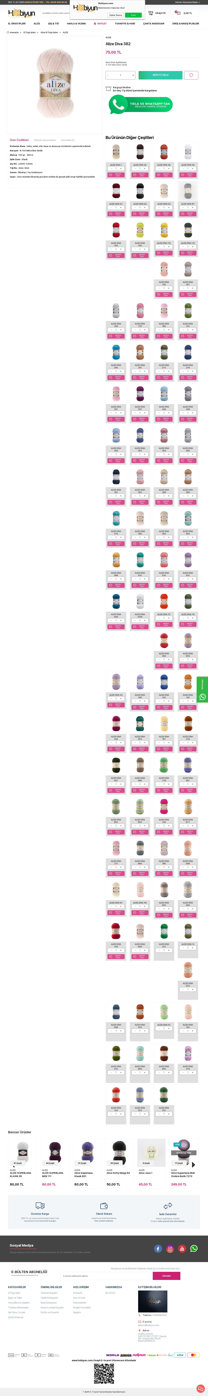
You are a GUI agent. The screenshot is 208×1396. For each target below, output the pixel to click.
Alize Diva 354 (164, 449)
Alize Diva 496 (188, 904)
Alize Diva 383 (164, 532)
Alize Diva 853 (140, 821)
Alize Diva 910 (164, 1109)
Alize (37, 23)
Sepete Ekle (161, 75)
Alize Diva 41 (163, 1025)
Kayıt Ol (161, 13)
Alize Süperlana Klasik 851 (52, 1175)
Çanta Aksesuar (153, 23)
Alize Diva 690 (164, 1067)
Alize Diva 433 (140, 1026)
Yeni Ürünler (79, 1298)
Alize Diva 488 (116, 574)
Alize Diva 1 (116, 165)
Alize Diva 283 (164, 904)
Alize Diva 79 (188, 614)
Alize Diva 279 (188, 366)
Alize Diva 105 (116, 945)
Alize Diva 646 (116, 615)
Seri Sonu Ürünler (16, 1312)
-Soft (86, 1392)
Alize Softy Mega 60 (86, 1173)
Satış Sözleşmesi (49, 1302)
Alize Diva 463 (188, 532)
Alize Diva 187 (164, 738)
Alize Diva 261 (140, 366)
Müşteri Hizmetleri (82, 1307)
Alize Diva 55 (188, 165)
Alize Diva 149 (164, 821)
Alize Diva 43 (116, 695)
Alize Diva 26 (139, 165)
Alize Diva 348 (188, 408)
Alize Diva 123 (164, 945)
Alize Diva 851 (188, 779)
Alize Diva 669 (140, 1067)
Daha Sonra (116, 15)
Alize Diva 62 (163, 204)
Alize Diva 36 (163, 165)
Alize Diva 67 (116, 903)
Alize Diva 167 (188, 283)
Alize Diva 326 (116, 738)
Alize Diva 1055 (140, 615)
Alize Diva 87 (188, 204)
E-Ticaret (94, 1392)
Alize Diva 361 (116, 491)
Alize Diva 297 (140, 408)
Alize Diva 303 (140, 1109)
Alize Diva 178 (140, 325)
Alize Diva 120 (188, 696)
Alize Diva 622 (188, 574)
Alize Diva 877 (188, 821)
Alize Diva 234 (188, 738)
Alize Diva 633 (188, 984)
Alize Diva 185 (164, 325)
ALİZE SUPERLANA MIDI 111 (21, 1175)
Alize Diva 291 (116, 408)
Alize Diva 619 (164, 574)
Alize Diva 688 (140, 779)
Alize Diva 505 (188, 654)
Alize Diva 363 (140, 491)
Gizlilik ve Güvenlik (50, 1312)
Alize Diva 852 (116, 821)
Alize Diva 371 (116, 862)
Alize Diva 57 (116, 204)
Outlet (102, 23)
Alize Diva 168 (116, 325)
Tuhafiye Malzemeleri (18, 1307)
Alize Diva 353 (140, 449)
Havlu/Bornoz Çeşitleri (19, 1302)
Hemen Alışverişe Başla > (187, 2)
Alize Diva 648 (188, 862)
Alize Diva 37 (163, 614)
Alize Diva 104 (116, 1109)
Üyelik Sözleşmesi (49, 1298)
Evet (133, 15)
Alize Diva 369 (188, 491)
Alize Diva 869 (140, 862)
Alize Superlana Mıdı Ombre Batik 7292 (183, 1175)
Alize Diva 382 (140, 532)
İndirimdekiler (79, 1302)
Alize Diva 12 (188, 944)
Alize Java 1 (114, 1173)
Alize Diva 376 (116, 532)
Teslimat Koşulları (49, 1293)
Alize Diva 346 (164, 408)
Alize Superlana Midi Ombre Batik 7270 (151, 1175)
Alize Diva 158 (140, 696)
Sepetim (77, 1312)
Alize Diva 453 (140, 738)
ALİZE (13, 1170)
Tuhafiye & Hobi (125, 23)
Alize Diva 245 (116, 366)
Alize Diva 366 (164, 654)
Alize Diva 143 (188, 1026)
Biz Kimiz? (110, 1293)
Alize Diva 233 (116, 1067)
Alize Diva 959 (140, 945)
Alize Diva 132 (164, 696)
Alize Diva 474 (188, 1067)
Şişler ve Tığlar (15, 1298)
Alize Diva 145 (164, 283)
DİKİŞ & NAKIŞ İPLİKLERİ (185, 23)
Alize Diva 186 (164, 862)
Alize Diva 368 (164, 491)
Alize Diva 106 (116, 244)
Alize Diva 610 (140, 574)
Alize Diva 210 (188, 325)
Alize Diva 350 (116, 449)
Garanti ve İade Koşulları (52, 1307)
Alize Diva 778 (164, 779)
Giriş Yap (150, 13)
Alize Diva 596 (116, 1026)
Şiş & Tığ (53, 23)
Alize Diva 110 (164, 243)
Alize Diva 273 (164, 366)
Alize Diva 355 (188, 449)
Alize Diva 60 (140, 204)
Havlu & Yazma (76, 23)
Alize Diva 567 (116, 779)
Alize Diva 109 (140, 244)
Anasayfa (77, 1293)
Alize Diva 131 (188, 243)
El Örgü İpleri (17, 23)
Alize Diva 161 (140, 903)
